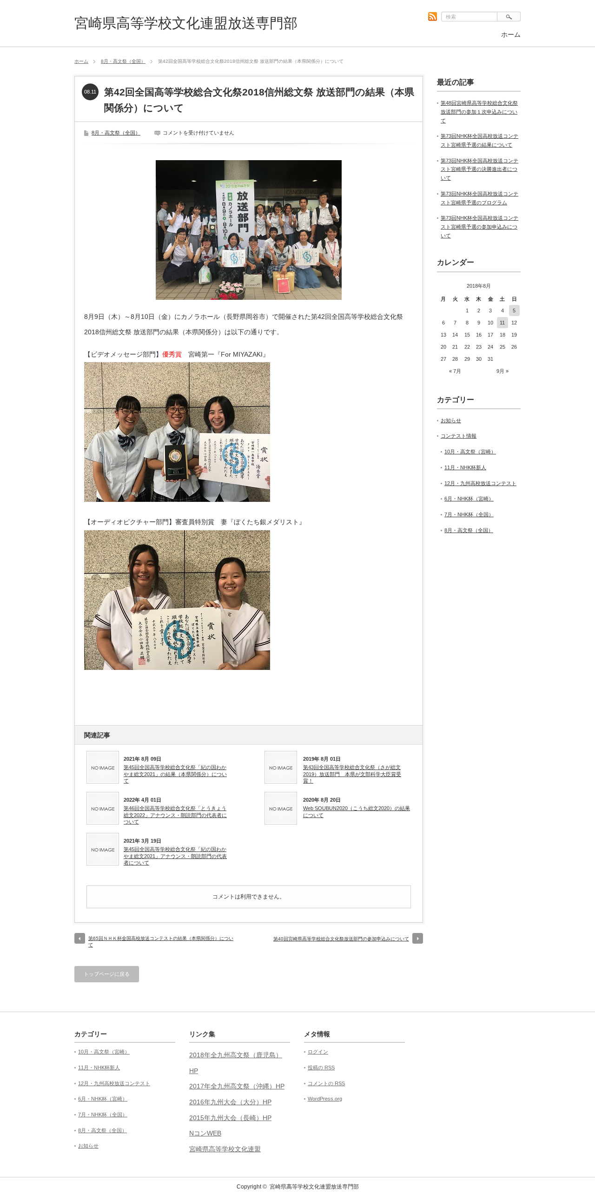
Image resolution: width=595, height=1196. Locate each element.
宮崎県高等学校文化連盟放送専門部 (186, 23)
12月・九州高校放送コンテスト (480, 483)
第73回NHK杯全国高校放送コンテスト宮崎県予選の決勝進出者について (479, 169)
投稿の (321, 1067)
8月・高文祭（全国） (123, 61)
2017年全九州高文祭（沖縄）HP (236, 1086)
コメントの (326, 1083)
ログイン (318, 1051)
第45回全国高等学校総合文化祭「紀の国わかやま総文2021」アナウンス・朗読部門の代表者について (175, 855)
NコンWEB (205, 1133)
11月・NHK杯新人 (465, 467)
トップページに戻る (107, 974)
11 (502, 322)
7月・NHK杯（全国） (469, 514)
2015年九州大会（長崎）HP (230, 1118)
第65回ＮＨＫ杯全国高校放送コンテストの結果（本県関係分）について (160, 941)
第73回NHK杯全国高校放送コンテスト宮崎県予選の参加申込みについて (479, 226)
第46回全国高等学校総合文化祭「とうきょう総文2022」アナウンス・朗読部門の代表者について (175, 814)
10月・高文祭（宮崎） (470, 451)
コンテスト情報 (458, 436)
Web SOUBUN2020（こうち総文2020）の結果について (356, 811)
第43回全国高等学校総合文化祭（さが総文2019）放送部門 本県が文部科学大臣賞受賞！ (352, 774)
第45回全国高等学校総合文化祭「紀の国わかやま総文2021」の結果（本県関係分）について (175, 774)
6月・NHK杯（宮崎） (469, 498)
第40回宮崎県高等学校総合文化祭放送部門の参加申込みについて (341, 938)
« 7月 (455, 371)
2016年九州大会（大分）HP (230, 1102)
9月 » (502, 371)
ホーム (511, 34)
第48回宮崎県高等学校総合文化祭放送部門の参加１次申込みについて (479, 111)
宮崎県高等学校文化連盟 (225, 1149)
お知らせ (451, 420)
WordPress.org (325, 1098)
